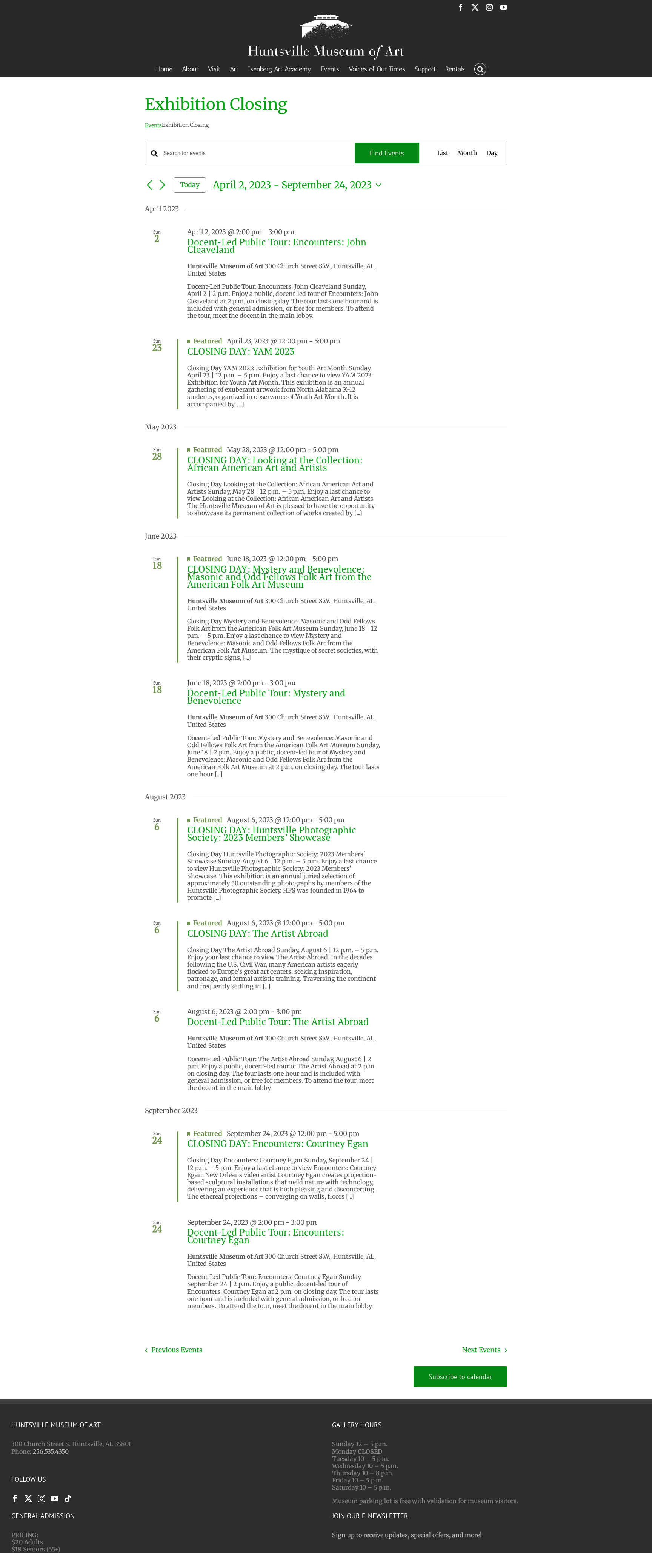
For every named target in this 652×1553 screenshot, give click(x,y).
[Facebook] (15, 1498)
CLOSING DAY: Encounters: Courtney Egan (277, 1143)
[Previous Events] (149, 185)
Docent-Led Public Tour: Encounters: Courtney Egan (265, 1236)
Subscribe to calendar (460, 1377)
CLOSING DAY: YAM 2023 (240, 351)
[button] (480, 68)
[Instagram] (41, 1498)
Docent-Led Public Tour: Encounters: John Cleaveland (276, 245)
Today (190, 184)
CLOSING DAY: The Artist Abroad (257, 933)
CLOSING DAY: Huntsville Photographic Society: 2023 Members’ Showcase (271, 833)
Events (153, 125)
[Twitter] (28, 1498)
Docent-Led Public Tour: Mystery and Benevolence (266, 696)
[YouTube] (54, 1498)
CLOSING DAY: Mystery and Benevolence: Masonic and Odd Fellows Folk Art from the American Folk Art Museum (279, 576)
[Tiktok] (68, 1498)
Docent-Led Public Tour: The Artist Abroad (278, 1021)
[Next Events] (162, 185)
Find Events (387, 153)
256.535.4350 (51, 1451)
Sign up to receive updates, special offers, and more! (407, 1535)
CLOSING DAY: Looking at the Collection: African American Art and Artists (275, 464)
